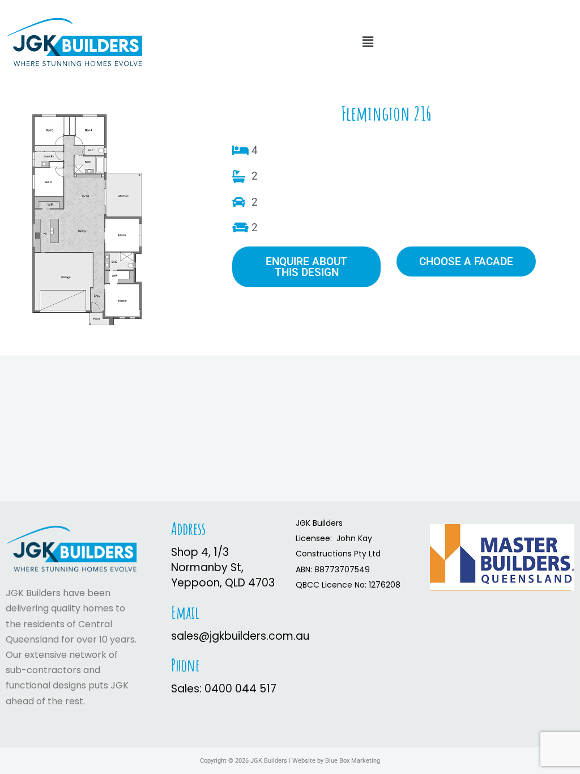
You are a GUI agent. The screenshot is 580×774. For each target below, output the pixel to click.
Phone (185, 664)
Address (188, 528)
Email (185, 612)
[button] (367, 42)
